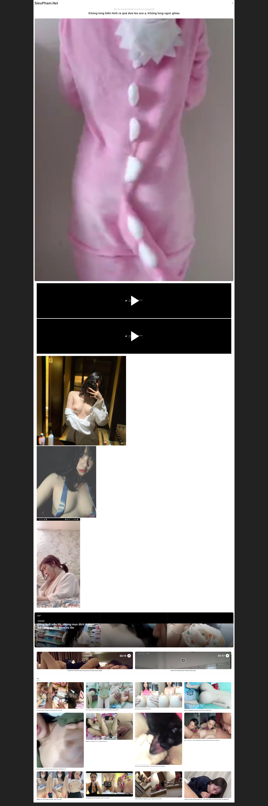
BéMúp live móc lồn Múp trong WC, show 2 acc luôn (49, 799)
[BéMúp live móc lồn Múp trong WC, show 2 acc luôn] (60, 784)
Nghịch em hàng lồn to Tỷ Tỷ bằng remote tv (96, 741)
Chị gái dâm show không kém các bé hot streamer (98, 797)
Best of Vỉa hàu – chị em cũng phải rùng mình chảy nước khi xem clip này (201, 740)
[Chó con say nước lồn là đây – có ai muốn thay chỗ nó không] (158, 739)
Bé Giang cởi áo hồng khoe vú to (143, 708)
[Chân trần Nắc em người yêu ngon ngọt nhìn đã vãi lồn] (158, 784)
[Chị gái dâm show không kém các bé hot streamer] (109, 784)
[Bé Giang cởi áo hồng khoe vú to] (158, 695)
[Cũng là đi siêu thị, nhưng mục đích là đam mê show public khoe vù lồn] (134, 629)
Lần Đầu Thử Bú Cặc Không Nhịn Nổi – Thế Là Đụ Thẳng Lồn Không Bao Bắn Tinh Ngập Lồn (206, 799)
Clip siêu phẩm (124, 9)
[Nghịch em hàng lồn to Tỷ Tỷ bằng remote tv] (109, 726)
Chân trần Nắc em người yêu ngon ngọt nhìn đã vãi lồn (148, 798)
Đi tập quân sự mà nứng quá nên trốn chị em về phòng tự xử (51, 769)
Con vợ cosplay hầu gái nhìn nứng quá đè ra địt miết (49, 710)
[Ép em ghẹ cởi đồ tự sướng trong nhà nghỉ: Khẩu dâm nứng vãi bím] (109, 695)
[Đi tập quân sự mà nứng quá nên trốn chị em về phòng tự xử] (60, 740)
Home (116, 9)
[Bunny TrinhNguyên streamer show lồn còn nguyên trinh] (207, 695)
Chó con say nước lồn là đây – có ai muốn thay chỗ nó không (150, 766)
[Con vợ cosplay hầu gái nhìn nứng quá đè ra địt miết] (60, 695)
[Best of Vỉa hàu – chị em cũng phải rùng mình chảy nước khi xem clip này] (207, 726)
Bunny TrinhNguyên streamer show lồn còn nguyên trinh (197, 710)
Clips (119, 9)
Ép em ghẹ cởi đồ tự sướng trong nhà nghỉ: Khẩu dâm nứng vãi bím (102, 709)
